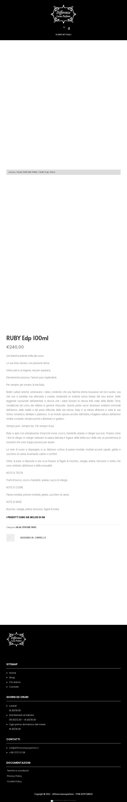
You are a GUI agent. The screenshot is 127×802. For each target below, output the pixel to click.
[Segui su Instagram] (15, 654)
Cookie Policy (14, 781)
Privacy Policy (14, 776)
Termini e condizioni (18, 770)
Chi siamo (15, 682)
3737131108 (19, 752)
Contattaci (63, 34)
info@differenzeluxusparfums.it (24, 748)
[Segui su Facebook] (7, 654)
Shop (12, 677)
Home (12, 172)
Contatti (14, 686)
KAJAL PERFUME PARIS (27, 172)
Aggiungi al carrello (33, 537)
